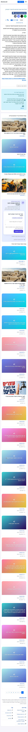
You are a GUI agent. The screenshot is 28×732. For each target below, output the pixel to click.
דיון (6, 20)
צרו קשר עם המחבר (21, 85)
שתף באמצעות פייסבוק (20, 13)
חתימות (14, 20)
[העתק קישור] (15, 16)
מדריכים (24, 707)
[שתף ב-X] (22, 16)
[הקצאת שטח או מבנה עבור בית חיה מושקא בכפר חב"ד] (14, 128)
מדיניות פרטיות (19, 22)
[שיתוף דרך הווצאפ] (25, 16)
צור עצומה (21, 1)
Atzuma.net (4, 1)
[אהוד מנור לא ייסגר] (14, 148)
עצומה (21, 20)
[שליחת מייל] (18, 16)
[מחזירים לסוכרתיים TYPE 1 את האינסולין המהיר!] (14, 168)
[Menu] (26, 2)
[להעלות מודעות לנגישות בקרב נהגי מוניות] (14, 188)
